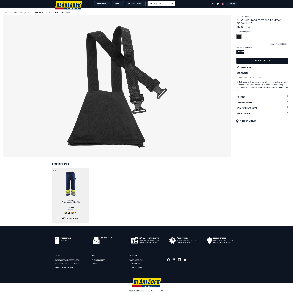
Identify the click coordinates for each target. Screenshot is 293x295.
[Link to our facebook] (168, 259)
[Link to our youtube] (184, 259)
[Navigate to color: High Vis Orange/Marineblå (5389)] (72, 213)
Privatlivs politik (135, 260)
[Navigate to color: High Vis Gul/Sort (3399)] (69, 213)
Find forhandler (248, 121)
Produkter (101, 4)
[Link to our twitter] (173, 259)
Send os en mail (107, 238)
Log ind (232, 4)
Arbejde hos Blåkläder (64, 267)
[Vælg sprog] (222, 3)
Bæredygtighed (134, 4)
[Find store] (212, 4)
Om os (117, 4)
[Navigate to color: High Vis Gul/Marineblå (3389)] (65, 213)
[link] (70, 195)
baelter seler (29, 13)
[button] (54, 170)
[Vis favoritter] (217, 3)
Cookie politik (134, 264)
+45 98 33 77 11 (64, 240)
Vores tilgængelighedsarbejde (67, 264)
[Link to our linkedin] (179, 259)
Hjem (12, 13)
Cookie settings (135, 267)
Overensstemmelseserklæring (67, 260)
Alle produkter (19, 13)
